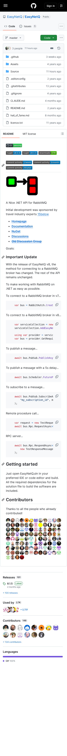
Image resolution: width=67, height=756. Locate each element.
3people (17, 48)
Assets (14, 64)
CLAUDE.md (18, 100)
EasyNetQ (14, 17)
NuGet (16, 231)
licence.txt (17, 122)
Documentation (22, 226)
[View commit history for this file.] (59, 48)
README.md (18, 108)
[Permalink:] (3, 165)
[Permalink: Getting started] (3, 464)
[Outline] (62, 134)
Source (15, 71)
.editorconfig (18, 78)
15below (43, 214)
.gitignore (16, 93)
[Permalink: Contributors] (3, 499)
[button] (57, 304)
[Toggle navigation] (5, 5)
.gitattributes (18, 86)
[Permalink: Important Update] (3, 257)
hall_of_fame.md (20, 115)
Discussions (20, 236)
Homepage (19, 221)
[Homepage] (33, 6)
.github (15, 56)
